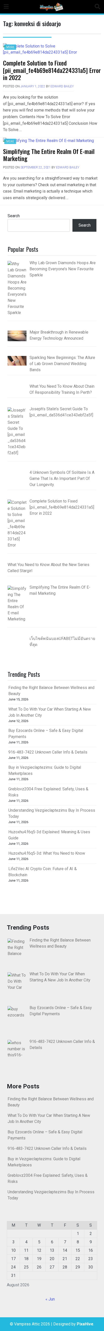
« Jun (50, 1299)
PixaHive (85, 1324)
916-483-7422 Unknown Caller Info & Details (47, 752)
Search (14, 215)
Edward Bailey (62, 86)
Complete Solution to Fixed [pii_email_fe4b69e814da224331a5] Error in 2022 (52, 70)
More (10, 47)
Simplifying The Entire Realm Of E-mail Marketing (49, 155)
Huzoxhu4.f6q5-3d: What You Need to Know (46, 853)
